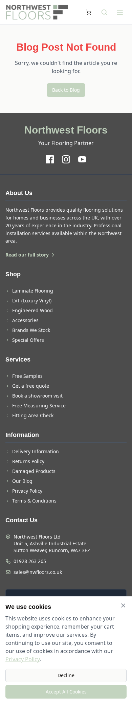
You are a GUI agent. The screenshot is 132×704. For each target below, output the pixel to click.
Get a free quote (30, 386)
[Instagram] (66, 159)
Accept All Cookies (66, 691)
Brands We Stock (31, 330)
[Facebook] (50, 159)
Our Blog (22, 481)
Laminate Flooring (32, 290)
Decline (66, 675)
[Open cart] (88, 12)
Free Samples (27, 376)
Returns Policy (28, 461)
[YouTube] (82, 159)
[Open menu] (120, 12)
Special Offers (28, 340)
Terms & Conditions (34, 500)
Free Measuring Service (39, 405)
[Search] (104, 12)
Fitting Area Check (32, 415)
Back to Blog (66, 90)
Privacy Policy (27, 491)
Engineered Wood (32, 310)
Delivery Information (35, 451)
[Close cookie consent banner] (123, 605)
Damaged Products (34, 471)
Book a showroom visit (37, 395)
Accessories (25, 320)
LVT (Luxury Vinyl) (31, 300)
